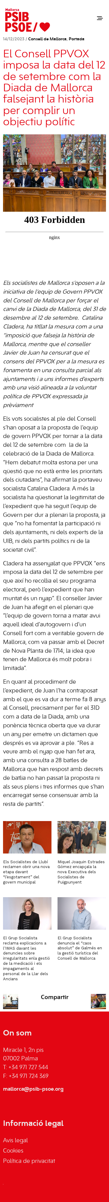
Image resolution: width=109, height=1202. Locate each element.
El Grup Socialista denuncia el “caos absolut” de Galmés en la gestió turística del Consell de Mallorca (80, 948)
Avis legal (15, 1140)
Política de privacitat (29, 1161)
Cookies (13, 1151)
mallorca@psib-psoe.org (33, 1089)
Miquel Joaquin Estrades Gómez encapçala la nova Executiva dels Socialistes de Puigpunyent (81, 872)
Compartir (54, 997)
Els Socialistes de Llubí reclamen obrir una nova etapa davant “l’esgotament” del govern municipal (26, 872)
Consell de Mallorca (47, 39)
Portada (76, 39)
